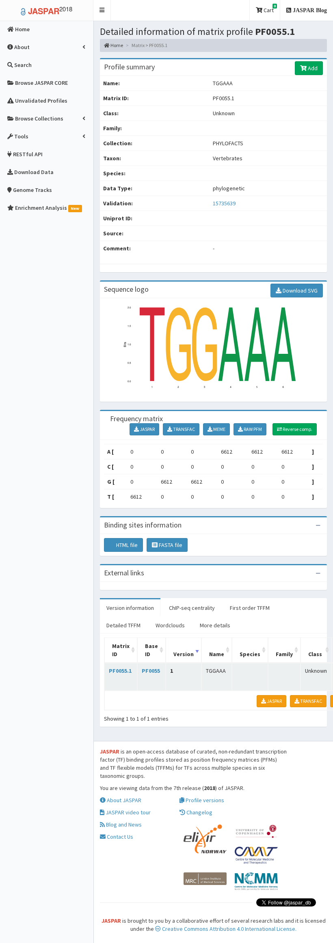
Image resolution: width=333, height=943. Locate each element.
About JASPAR (123, 800)
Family (284, 654)
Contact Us (119, 836)
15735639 (224, 203)
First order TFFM (250, 607)
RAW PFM (252, 429)
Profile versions (204, 800)
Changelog (198, 812)
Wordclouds (170, 625)
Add (312, 68)
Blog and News (123, 824)
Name (216, 654)
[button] (102, 10)
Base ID (151, 650)
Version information (130, 607)
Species (250, 654)
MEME (218, 429)
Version (183, 654)
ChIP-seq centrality (192, 607)
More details (215, 625)
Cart (269, 9)
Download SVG (299, 290)
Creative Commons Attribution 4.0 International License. (228, 928)
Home (116, 45)
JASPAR (147, 429)
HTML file (126, 545)
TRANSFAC (183, 429)
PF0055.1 (120, 670)
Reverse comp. (297, 429)
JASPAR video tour (127, 812)
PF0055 (151, 670)
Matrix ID (121, 650)
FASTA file (170, 545)
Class (315, 654)
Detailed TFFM (123, 625)
